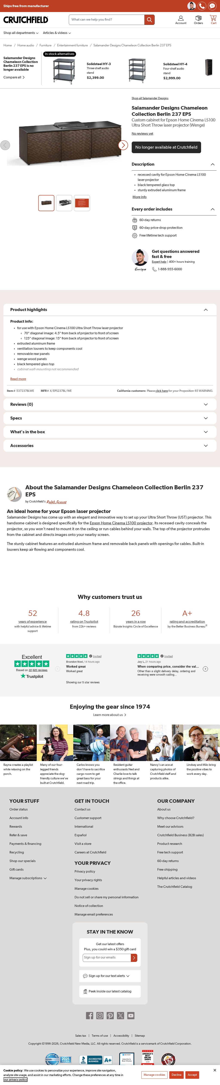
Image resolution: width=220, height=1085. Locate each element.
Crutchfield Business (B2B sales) (180, 835)
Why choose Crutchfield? (175, 818)
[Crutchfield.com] (25, 19)
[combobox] (112, 20)
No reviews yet (142, 134)
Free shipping (167, 869)
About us (164, 809)
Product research (169, 844)
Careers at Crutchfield (90, 852)
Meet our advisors (170, 827)
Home (7, 45)
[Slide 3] (82, 203)
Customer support (88, 818)
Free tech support (170, 852)
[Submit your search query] (149, 20)
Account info (18, 818)
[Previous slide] (5, 145)
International (84, 827)
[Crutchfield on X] (120, 1015)
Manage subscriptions (26, 878)
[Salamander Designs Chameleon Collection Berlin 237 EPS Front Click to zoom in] (64, 145)
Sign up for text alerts (107, 976)
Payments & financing (25, 844)
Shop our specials (22, 861)
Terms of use (100, 1035)
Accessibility (121, 1035)
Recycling (16, 852)
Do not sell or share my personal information (107, 897)
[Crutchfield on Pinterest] (110, 1015)
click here (162, 390)
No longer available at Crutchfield (166, 147)
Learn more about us (108, 715)
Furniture (46, 45)
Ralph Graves (56, 501)
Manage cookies (87, 889)
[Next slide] (123, 145)
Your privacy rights (88, 880)
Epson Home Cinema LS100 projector (121, 523)
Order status (18, 809)
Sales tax (80, 1035)
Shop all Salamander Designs (150, 98)
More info (140, 197)
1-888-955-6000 (170, 269)
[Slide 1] (46, 203)
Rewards (15, 827)
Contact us (82, 809)
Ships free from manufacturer (26, 6)
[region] (110, 756)
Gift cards (16, 869)
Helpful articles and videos (176, 878)
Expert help (159, 261)
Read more (18, 379)
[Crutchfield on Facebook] (89, 1015)
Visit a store (83, 844)
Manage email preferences (94, 914)
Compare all (12, 77)
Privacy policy (85, 871)
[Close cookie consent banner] (215, 1070)
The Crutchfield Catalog (174, 887)
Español (81, 835)
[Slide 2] (64, 203)
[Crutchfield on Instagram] (100, 1015)
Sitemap (140, 1035)
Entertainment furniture (72, 45)
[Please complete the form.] (134, 958)
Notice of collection (89, 906)
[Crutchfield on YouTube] (131, 1015)
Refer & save (18, 835)
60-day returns (168, 861)
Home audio (25, 45)
